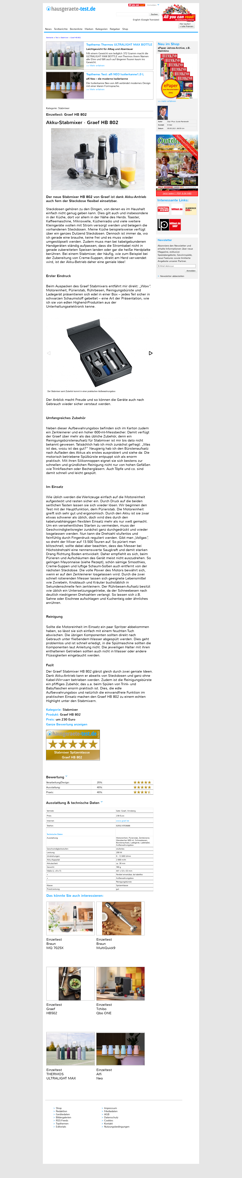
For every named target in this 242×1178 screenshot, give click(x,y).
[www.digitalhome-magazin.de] (163, 217)
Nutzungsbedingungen (116, 1126)
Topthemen (62, 1123)
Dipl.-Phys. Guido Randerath (178, 121)
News (48, 29)
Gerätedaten (63, 1114)
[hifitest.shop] (175, 232)
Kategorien (102, 29)
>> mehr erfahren (167, 101)
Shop (125, 29)
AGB (106, 1114)
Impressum (110, 1108)
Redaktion (61, 1111)
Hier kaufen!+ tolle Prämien (186, 25)
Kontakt (108, 1123)
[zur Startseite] (70, 9)
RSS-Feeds (62, 1120)
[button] (151, 353)
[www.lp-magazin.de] (163, 232)
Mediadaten (110, 1111)
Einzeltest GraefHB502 (54, 1008)
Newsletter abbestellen (172, 276)
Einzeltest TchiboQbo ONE (104, 1008)
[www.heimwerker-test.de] (191, 217)
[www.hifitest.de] (177, 217)
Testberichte (61, 29)
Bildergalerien (63, 1117)
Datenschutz (111, 1117)
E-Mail (169, 125)
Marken (89, 29)
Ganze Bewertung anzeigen (66, 724)
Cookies (108, 1120)
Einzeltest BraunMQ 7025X (55, 943)
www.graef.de (122, 821)
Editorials (61, 1126)
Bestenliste (76, 29)
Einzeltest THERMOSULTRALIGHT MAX (61, 1074)
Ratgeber (115, 29)
